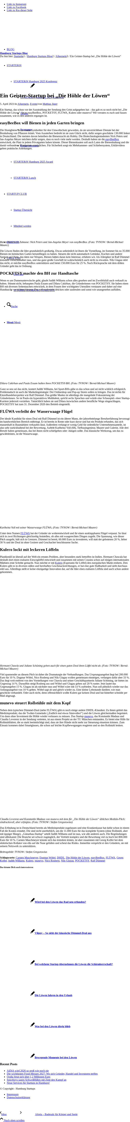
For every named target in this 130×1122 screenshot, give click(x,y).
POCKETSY (82, 860)
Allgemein (23, 103)
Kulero (58, 562)
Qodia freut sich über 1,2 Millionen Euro (28, 1076)
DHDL (61, 857)
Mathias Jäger (50, 103)
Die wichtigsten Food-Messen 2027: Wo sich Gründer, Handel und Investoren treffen (52, 1073)
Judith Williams (16, 860)
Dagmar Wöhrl (47, 857)
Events (33, 103)
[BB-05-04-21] (17, 87)
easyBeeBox (112, 139)
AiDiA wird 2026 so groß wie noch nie (28, 1070)
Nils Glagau (67, 860)
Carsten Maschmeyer (27, 857)
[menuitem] (68, 1094)
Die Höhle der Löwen (78, 857)
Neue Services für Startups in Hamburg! (28, 1082)
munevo (88, 716)
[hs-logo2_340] (25, 30)
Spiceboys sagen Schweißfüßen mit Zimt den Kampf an (36, 1079)
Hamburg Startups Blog (14, 53)
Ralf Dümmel (98, 860)
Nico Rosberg (52, 860)
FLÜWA (25, 533)
